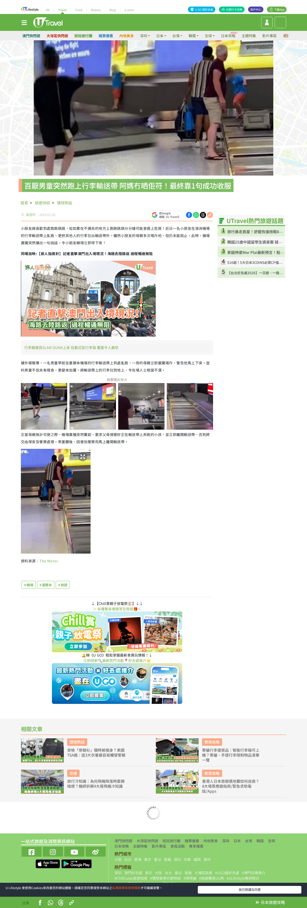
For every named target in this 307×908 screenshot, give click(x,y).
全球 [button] (208, 35)
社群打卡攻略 (234, 9)
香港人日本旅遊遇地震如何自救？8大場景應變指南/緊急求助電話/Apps (230, 786)
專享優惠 (196, 846)
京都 (187, 859)
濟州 (207, 859)
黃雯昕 (31, 214)
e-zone (129, 10)
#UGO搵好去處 (227, 872)
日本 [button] (159, 35)
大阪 (118, 859)
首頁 (24, 202)
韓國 (260, 840)
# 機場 (28, 584)
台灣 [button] (176, 35)
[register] (267, 22)
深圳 (225, 840)
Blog (112, 10)
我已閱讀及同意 (250, 889)
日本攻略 (228, 35)
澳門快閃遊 (31, 35)
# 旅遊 (62, 584)
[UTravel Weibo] (95, 851)
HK (47, 10)
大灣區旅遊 (203, 872)
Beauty (96, 10)
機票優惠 (106, 35)
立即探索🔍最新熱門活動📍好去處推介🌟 (117, 660)
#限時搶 (190, 878)
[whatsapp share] (196, 214)
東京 (147, 859)
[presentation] (286, 35)
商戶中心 (255, 9)
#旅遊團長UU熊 (211, 878)
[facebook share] (189, 214)
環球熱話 (64, 202)
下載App (279, 9)
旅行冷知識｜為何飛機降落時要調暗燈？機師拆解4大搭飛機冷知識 (96, 784)
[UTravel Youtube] (74, 851)
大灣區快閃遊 (57, 35)
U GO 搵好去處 (204, 9)
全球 (271, 840)
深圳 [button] (143, 35)
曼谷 (157, 859)
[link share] (210, 214)
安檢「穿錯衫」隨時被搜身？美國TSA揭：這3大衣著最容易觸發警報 (96, 752)
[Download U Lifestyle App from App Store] (48, 863)
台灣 (248, 840)
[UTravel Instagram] (53, 851)
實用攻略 (212, 742)
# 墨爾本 (46, 584)
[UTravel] (47, 22)
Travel (62, 10)
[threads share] (203, 214)
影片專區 (269, 35)
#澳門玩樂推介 (253, 872)
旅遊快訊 (42, 202)
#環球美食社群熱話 (165, 878)
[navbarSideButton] (24, 22)
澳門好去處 (133, 872)
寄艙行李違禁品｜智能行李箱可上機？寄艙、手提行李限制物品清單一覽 (230, 755)
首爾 (167, 859)
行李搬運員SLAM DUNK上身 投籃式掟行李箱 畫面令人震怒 (71, 347)
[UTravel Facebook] (31, 851)
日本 (237, 840)
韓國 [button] (192, 35)
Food (78, 10)
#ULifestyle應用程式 (243, 878)
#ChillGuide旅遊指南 (130, 878)
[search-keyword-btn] (280, 22)
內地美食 (126, 35)
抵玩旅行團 (83, 35)
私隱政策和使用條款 (126, 887)
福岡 (197, 859)
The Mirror (48, 561)
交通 (73, 773)
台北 (127, 859)
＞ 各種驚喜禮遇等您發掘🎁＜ (117, 608)
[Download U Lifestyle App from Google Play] (76, 863)
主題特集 (249, 35)
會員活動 (177, 846)
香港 (137, 859)
